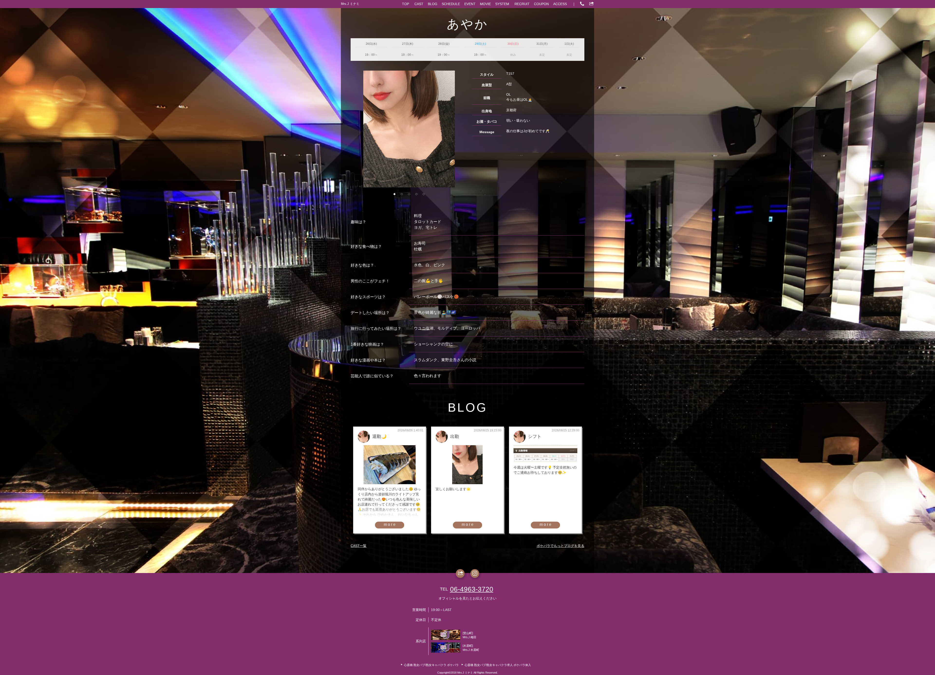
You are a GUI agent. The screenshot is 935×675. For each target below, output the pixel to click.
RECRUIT (522, 4)
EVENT (470, 4)
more (390, 524)
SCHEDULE (451, 4)
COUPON (541, 4)
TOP (405, 4)
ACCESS (560, 4)
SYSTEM (502, 4)
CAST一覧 (358, 546)
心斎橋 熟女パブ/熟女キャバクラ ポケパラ (431, 665)
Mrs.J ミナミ (350, 4)
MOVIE (485, 4)
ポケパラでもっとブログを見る (560, 546)
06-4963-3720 (471, 589)
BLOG (432, 4)
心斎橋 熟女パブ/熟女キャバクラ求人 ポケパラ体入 (498, 665)
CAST (418, 4)
